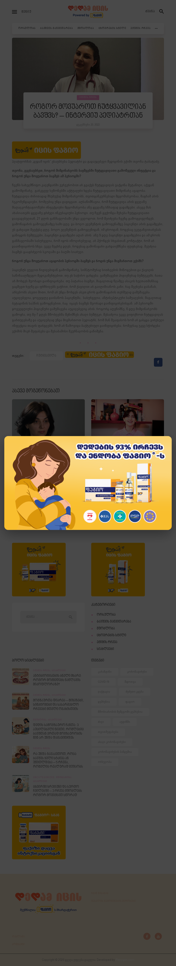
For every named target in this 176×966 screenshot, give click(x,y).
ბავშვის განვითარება (114, 622)
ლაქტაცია (104, 691)
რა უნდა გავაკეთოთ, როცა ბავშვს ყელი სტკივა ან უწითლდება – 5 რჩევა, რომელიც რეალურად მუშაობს (58, 760)
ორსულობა (130, 457)
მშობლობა (106, 629)
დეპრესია (104, 701)
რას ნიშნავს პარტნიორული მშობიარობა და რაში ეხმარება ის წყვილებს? (125, 475)
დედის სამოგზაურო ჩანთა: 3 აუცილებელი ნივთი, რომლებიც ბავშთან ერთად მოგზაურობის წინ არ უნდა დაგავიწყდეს (58, 731)
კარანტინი (105, 671)
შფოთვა (130, 681)
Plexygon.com (125, 960)
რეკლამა (18, 936)
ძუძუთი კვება (135, 691)
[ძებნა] (161, 12)
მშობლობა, (40, 720)
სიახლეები (105, 649)
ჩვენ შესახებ (99, 893)
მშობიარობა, (64, 777)
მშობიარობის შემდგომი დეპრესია (120, 711)
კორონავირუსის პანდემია (115, 751)
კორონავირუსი (137, 671)
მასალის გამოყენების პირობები (113, 901)
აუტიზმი (124, 721)
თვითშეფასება (108, 732)
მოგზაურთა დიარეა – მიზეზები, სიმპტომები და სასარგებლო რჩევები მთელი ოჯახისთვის (58, 705)
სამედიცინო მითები (41, 466)
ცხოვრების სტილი (111, 635)
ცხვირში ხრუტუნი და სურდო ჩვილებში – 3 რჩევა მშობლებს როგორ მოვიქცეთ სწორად (57, 791)
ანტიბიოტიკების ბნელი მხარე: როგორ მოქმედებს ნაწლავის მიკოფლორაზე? (57, 680)
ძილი (101, 721)
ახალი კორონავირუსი (112, 742)
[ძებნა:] (48, 617)
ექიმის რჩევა (88, 97)
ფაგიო (130, 701)
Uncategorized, (44, 777)
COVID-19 (103, 681)
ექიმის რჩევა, (42, 670)
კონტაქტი (18, 944)
